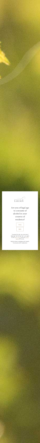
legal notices (18, 237)
